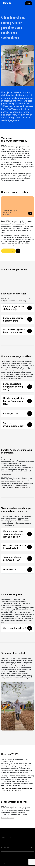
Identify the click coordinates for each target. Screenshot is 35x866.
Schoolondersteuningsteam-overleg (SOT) (13, 387)
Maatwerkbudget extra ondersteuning (14, 331)
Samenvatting (8, 251)
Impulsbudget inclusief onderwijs (13, 308)
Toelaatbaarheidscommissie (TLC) (12, 558)
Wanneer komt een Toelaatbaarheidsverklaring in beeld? (14, 534)
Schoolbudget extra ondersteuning (13, 319)
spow (7, 3)
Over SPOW (6, 838)
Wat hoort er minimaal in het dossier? (14, 547)
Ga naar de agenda (7, 818)
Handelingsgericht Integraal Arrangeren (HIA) (14, 401)
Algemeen (5, 847)
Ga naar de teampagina (22, 487)
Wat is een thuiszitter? (14, 628)
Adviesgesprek (10, 413)
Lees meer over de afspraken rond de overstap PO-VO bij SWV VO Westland (16, 789)
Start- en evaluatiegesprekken (13, 424)
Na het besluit (10, 569)
